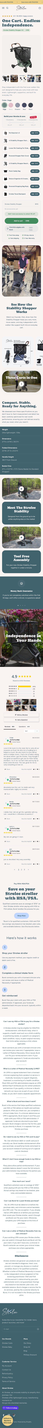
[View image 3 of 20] (22, 78)
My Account (7, 1366)
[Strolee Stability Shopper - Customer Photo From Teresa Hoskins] (25, 708)
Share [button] (8, 769)
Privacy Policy (7, 1377)
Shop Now (21, 916)
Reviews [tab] (7, 726)
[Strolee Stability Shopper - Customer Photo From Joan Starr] (25, 702)
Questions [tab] (22, 726)
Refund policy (7, 1374)
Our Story (27, 1343)
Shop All (27, 1347)
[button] (34, 769)
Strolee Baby (7, 1347)
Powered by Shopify (24, 1422)
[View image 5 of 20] (39, 78)
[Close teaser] (14, 1415)
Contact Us (6, 1370)
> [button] (28, 869)
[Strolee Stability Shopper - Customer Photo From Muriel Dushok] (17, 702)
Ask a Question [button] (22, 720)
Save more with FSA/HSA (24, 2)
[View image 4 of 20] (31, 78)
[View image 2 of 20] (14, 78)
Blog (25, 1351)
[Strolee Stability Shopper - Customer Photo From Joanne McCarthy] (17, 708)
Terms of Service (8, 1381)
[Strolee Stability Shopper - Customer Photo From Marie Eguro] (9, 702)
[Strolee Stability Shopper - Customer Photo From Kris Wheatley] (32, 708)
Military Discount (30, 1355)
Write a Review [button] (22, 715)
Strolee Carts (7, 1343)
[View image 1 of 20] (6, 78)
